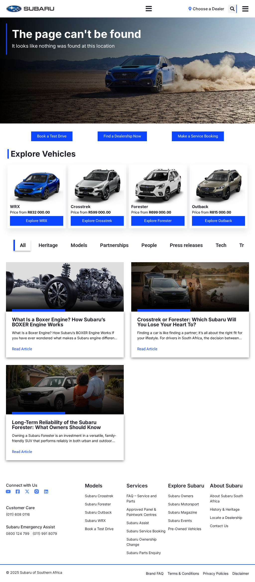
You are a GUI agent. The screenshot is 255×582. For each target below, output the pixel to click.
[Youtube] (8, 491)
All (23, 245)
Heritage (48, 245)
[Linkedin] (46, 491)
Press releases (186, 245)
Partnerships (114, 245)
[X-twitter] (27, 491)
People (149, 245)
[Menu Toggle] (149, 8)
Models (79, 245)
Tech (221, 245)
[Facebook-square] (17, 491)
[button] (232, 9)
